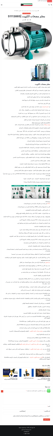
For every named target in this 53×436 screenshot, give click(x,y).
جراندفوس (47, 262)
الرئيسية (36, 10)
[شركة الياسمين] (26, 4)
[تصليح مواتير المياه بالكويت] (26, 373)
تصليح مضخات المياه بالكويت (36, 331)
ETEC (48, 203)
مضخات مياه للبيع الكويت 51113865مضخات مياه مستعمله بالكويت (44, 379)
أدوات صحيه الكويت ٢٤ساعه (36, 357)
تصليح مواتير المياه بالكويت (42, 0)
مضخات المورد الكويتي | (34, 341)
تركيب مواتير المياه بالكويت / (36, 349)
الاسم (48, 406)
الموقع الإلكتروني (23, 411)
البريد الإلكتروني (47, 411)
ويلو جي (48, 124)
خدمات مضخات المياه (30, 10)
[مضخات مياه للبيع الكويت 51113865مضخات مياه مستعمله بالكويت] (43, 373)
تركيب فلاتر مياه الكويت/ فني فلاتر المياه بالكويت (31, 344)
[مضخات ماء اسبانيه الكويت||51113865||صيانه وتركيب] (10, 373)
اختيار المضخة (45, 106)
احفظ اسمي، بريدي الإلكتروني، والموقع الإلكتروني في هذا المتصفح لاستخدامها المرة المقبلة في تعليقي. (31, 415)
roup (45, 124)
